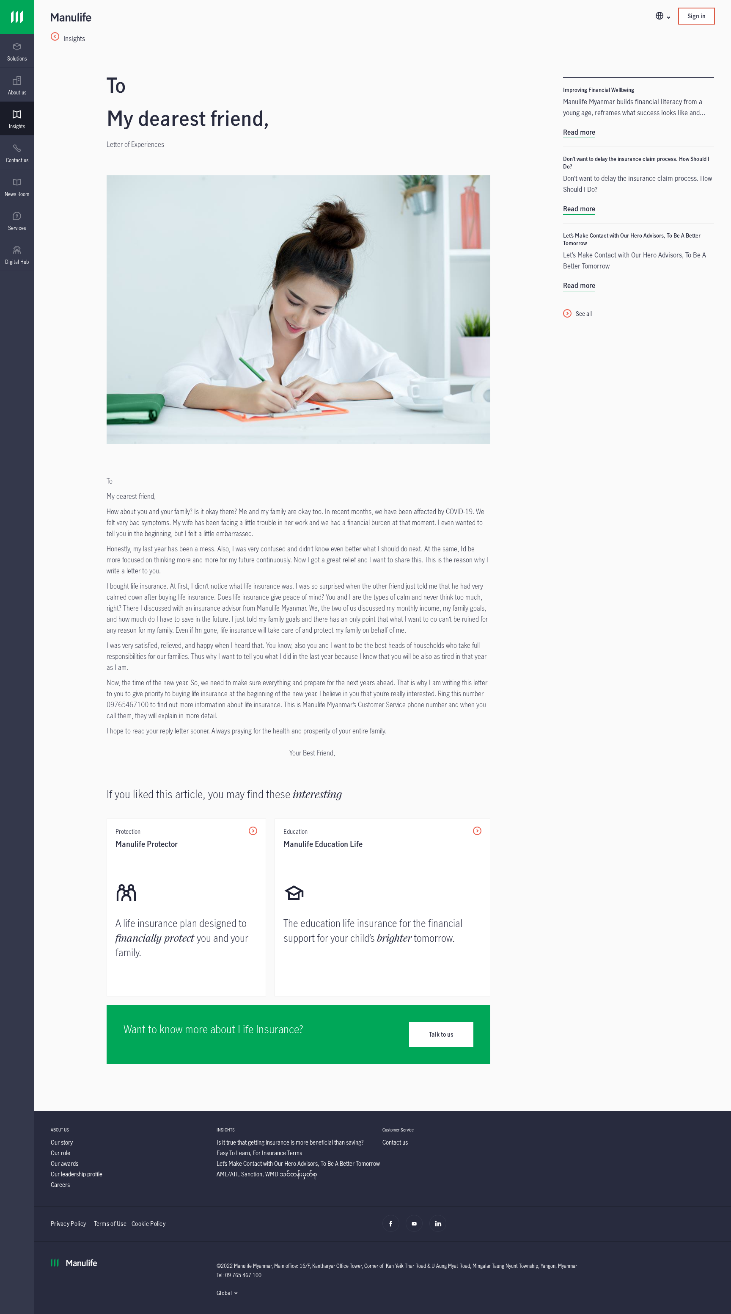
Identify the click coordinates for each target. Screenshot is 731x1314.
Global (224, 1293)
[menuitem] (17, 52)
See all (584, 314)
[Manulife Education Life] (382, 907)
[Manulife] (216, 18)
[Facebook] (393, 1228)
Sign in (696, 16)
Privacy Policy (69, 1224)
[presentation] (17, 51)
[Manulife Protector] (186, 907)
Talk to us (441, 1034)
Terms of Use (110, 1224)
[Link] (17, 17)
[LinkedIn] (440, 1228)
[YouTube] (416, 1228)
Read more (579, 132)
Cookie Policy (148, 1224)
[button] (662, 16)
